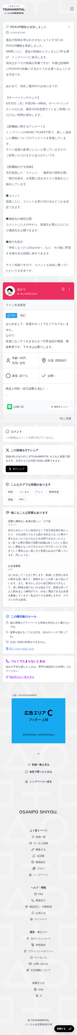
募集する (41, 849)
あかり (21, 289)
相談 (10, 491)
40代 (23, 358)
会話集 (40, 855)
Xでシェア (19, 468)
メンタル (24, 491)
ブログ (40, 868)
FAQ (40, 893)
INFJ (22, 499)
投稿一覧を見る (40, 764)
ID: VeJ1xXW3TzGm (27, 293)
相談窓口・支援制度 (40, 906)
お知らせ (41, 912)
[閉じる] (69, 26)
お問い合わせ (40, 963)
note (40, 989)
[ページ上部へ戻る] (38, 754)
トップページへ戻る (40, 781)
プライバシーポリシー (40, 951)
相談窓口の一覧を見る (21, 676)
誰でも (24, 376)
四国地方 (61, 360)
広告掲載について (41, 970)
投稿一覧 (41, 836)
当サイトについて (41, 938)
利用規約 (41, 944)
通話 (22, 315)
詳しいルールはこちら (21, 648)
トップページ (40, 874)
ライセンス (40, 957)
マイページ (40, 919)
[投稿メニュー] (69, 289)
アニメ (39, 491)
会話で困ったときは (40, 771)
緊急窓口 (41, 900)
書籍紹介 (41, 862)
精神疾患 (54, 491)
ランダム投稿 (40, 843)
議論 (10, 499)
